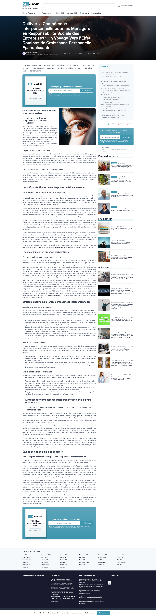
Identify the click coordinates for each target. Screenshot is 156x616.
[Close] (111, 295)
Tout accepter (103, 613)
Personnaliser (117, 613)
